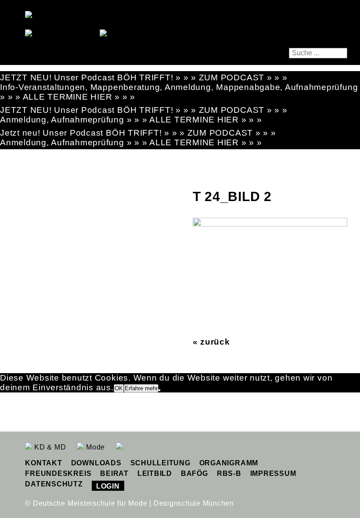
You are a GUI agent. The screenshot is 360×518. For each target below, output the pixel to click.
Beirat (114, 473)
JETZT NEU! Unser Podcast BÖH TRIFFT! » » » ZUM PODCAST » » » (144, 77)
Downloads (96, 463)
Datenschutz (54, 484)
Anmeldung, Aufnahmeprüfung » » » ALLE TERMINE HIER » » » (131, 119)
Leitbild (154, 473)
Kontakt (43, 463)
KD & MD (49, 447)
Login (108, 486)
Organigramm (228, 463)
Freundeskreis (58, 473)
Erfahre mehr (141, 388)
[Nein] (159, 390)
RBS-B (229, 473)
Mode (94, 447)
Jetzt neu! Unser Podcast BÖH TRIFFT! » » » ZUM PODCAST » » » (138, 132)
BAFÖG (194, 473)
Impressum (273, 473)
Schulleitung (160, 463)
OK (119, 388)
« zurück (211, 341)
